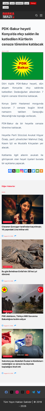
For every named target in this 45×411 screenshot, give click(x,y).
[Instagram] (21, 171)
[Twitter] (33, 171)
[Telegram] (25, 171)
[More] (41, 171)
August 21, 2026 (8, 325)
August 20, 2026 (8, 373)
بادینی (12, 3)
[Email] (37, 171)
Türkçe (33, 3)
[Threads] (29, 171)
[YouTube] (27, 392)
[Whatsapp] (18, 171)
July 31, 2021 (5, 51)
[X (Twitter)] (11, 392)
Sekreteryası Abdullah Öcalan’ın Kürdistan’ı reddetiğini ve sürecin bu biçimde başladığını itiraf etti (22, 364)
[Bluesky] (38, 392)
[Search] (36, 15)
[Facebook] (10, 171)
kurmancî (19, 3)
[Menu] (41, 15)
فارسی (6, 7)
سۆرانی (6, 3)
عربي (26, 3)
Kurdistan (8, 222)
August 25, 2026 (8, 236)
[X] (14, 171)
